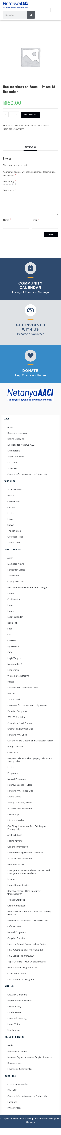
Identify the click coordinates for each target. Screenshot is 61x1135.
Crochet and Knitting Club (20, 728)
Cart (9, 634)
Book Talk (12, 622)
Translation (13, 575)
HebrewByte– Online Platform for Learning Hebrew (29, 913)
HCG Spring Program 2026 (21, 955)
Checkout (12, 640)
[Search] (31, 15)
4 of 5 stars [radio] (13, 184)
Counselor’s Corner (17, 973)
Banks (10, 1045)
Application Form (15, 456)
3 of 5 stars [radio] (10, 184)
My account (13, 646)
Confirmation (13, 599)
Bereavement (14, 1062)
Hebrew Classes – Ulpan (19, 784)
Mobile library (14, 1006)
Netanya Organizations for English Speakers (29, 1057)
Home (10, 593)
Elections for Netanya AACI (21, 444)
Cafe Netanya (14, 926)
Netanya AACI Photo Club (20, 790)
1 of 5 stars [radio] (4, 184)
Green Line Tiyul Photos (19, 722)
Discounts (12, 462)
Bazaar (11, 495)
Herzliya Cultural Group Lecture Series (26, 943)
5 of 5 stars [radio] (15, 184)
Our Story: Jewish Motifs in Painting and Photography (27, 827)
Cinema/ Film (13, 501)
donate (30, 371)
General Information (17, 846)
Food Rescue (14, 1012)
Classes (11, 507)
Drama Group (14, 796)
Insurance (12, 879)
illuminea (30, 1122)
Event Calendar (15, 616)
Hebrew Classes (15, 864)
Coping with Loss (16, 581)
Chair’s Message (15, 438)
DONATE (12, 1090)
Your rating (9, 181)
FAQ (9, 652)
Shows (10, 524)
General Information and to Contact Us (27, 474)
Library (11, 518)
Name (7, 219)
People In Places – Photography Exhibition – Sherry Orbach (29, 760)
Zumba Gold (13, 542)
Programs (12, 772)
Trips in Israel (14, 530)
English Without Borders (19, 1000)
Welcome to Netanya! (18, 675)
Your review (10, 190)
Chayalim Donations (17, 938)
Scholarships (13, 1029)
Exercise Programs (17, 711)
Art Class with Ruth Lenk (19, 808)
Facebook (12, 1101)
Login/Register (15, 658)
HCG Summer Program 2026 (22, 967)
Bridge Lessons (15, 746)
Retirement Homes (17, 1051)
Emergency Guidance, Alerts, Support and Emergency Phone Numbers (28, 872)
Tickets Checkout (16, 899)
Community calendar (17, 1084)
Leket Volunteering (17, 1018)
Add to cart (30, 114)
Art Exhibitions (14, 489)
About (10, 427)
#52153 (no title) (16, 717)
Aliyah (10, 557)
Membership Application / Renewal (25, 852)
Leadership (13, 669)
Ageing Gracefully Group (19, 802)
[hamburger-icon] (47, 10)
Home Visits (13, 1024)
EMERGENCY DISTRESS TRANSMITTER (27, 920)
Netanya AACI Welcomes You (22, 687)
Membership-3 (15, 663)
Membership (13, 450)
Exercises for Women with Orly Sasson (27, 705)
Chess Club (13, 752)
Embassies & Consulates (20, 1068)
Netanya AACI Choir (17, 734)
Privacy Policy (14, 1107)
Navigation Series (16, 569)
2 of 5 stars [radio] (7, 184)
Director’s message (17, 432)
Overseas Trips (15, 536)
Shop (9, 628)
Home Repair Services (18, 884)
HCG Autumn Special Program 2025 (25, 949)
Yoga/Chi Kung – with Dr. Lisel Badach (26, 961)
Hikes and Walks (15, 820)
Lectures (11, 513)
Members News (15, 563)
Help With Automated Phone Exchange (27, 587)
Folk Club (11, 693)
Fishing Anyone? (15, 840)
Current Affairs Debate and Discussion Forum (30, 740)
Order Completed (16, 905)
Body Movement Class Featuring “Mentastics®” (24, 892)
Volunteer (12, 468)
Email (35, 219)
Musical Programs (16, 778)
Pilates (10, 681)
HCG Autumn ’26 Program (20, 979)
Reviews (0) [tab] (30, 147)
